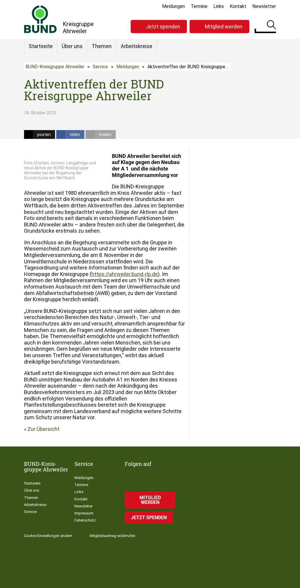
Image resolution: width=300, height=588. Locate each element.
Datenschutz (85, 520)
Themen (102, 46)
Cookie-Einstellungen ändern (48, 536)
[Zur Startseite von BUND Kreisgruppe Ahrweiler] (40, 19)
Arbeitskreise (136, 46)
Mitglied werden (223, 26)
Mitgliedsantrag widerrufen (112, 536)
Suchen (271, 25)
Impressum (83, 513)
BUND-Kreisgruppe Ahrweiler (54, 66)
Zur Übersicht (43, 429)
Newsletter (264, 6)
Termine (199, 6)
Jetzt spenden (163, 26)
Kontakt (238, 6)
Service (100, 66)
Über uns (72, 46)
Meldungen (173, 6)
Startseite (41, 46)
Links (218, 6)
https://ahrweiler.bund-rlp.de (124, 274)
